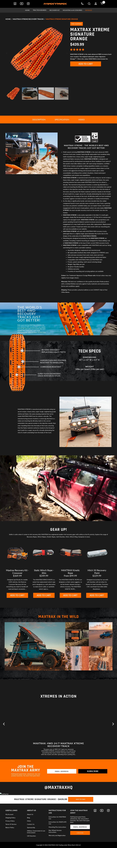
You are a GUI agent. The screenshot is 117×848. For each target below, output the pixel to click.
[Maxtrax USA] (55, 4)
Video (81, 119)
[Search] (89, 4)
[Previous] (6, 53)
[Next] (67, 53)
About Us (30, 814)
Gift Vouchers (31, 836)
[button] (39, 10)
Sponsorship (31, 827)
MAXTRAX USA (53, 845)
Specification (62, 119)
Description (39, 119)
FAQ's (29, 821)
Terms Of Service (10, 824)
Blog (28, 817)
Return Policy (9, 827)
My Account (9, 814)
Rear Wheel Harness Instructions (55, 831)
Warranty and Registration (57, 835)
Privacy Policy (10, 821)
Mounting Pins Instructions (57, 827)
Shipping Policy (10, 817)
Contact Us (30, 824)
